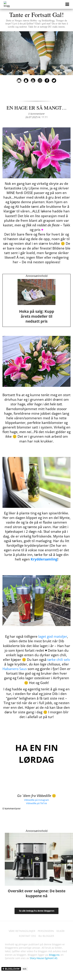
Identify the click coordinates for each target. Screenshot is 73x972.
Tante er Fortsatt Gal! (36, 19)
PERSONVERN (46, 931)
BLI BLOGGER (46, 936)
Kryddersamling (44, 559)
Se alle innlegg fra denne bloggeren (36, 911)
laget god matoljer (52, 636)
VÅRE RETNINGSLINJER (22, 931)
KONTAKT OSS (27, 936)
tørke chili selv (58, 659)
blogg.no (54, 954)
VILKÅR (60, 931)
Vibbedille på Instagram (36, 799)
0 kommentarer (36, 113)
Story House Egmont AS (43, 958)
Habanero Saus (14, 668)
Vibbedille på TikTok (36, 803)
